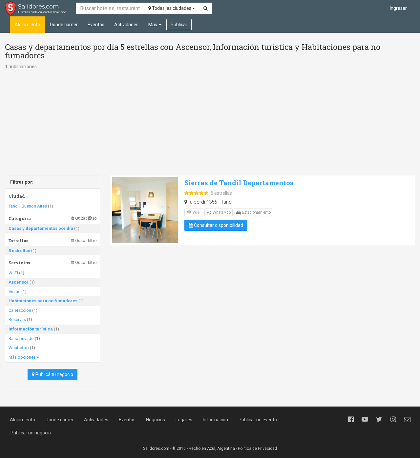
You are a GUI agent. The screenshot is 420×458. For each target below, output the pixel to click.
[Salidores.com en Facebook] (351, 419)
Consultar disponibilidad (218, 225)
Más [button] (153, 24)
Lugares (184, 419)
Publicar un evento (258, 419)
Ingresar (398, 8)
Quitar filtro (85, 218)
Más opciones (23, 357)
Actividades (126, 24)
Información (215, 419)
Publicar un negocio (30, 432)
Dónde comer (64, 24)
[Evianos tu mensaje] (407, 419)
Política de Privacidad (257, 448)
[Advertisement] (210, 124)
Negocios (155, 419)
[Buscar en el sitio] (205, 8)
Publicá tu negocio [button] (53, 374)
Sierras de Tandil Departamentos (239, 182)
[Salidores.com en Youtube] (365, 419)
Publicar (179, 24)
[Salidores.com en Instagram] (393, 419)
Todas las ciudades (171, 8)
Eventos (96, 24)
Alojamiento (27, 24)
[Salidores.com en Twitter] (379, 419)
